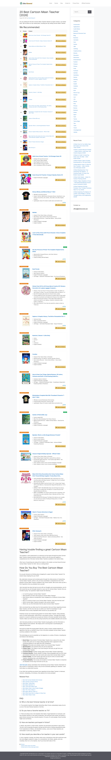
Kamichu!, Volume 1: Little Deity (35, 92)
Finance (75, 64)
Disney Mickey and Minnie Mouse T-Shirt (37, 46)
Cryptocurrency (77, 51)
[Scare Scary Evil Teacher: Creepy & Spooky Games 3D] (25, 41)
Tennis (75, 119)
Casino (75, 44)
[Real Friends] (25, 72)
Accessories (76, 24)
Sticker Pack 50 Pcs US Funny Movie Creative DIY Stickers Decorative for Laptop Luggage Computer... (48, 287)
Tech (74, 116)
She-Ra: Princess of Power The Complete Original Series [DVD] (48, 250)
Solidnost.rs (58, 758)
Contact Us (67, 3)
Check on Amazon (61, 35)
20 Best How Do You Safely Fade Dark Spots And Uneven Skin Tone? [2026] (82, 145)
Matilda (30, 52)
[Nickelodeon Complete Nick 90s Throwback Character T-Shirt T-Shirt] (25, 112)
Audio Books (76, 29)
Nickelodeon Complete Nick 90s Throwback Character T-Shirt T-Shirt (48, 396)
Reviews (23, 744)
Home (50, 3)
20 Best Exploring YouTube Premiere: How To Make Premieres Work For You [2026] (82, 188)
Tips (74, 123)
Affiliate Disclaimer (86, 3)
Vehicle (75, 132)
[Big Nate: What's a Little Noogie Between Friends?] (25, 125)
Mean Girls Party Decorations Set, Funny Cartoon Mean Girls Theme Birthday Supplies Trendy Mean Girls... (47, 475)
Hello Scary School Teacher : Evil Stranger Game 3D (39, 35)
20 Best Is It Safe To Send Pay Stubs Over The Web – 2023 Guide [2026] (81, 156)
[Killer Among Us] (25, 147)
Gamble (75, 73)
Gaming (75, 79)
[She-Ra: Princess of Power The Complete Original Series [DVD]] (25, 65)
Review (56, 3)
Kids (74, 90)
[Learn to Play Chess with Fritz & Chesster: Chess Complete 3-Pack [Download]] (25, 59)
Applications (76, 26)
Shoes (75, 112)
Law (74, 97)
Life (74, 99)
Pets (74, 103)
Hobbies (75, 86)
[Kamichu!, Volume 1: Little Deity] (25, 92)
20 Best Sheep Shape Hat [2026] (28, 745)
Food (74, 68)
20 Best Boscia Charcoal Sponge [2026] (29, 747)
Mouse (75, 101)
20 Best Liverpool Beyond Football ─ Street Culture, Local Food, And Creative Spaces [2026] (82, 151)
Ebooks (75, 53)
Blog (62, 3)
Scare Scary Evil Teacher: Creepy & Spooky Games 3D (40, 40)
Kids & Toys (76, 92)
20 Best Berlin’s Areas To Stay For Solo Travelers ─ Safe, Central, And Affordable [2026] (82, 166)
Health (75, 84)
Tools (74, 125)
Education (76, 55)
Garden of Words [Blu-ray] (34, 118)
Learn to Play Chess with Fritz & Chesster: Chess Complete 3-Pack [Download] (49, 233)
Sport (74, 114)
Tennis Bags (76, 121)
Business (75, 37)
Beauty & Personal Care (79, 33)
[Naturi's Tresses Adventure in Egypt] (25, 141)
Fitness (75, 66)
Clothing (75, 48)
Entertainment (77, 59)
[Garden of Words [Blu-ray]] (25, 118)
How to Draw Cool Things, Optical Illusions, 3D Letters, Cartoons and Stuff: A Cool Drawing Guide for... (47, 375)
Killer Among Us (32, 147)
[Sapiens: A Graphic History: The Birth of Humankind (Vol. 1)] (25, 85)
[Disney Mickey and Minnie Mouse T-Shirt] (25, 46)
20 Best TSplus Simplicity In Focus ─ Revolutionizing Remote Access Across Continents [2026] (82, 182)
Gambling (75, 75)
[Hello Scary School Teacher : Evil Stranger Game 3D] (25, 35)
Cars (74, 42)
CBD (74, 46)
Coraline (30, 99)
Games (75, 77)
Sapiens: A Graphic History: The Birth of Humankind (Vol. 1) (41, 84)
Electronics (76, 57)
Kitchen (75, 94)
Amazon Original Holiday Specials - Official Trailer (39, 131)
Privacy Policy (76, 3)
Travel (75, 127)
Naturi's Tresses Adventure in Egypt (36, 141)
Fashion (75, 62)
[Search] (89, 11)
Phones (75, 105)
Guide (75, 81)
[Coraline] (25, 99)
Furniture (75, 70)
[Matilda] (25, 52)
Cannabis (75, 40)
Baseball (75, 31)
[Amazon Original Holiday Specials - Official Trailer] (25, 131)
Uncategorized (77, 130)
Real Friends (31, 71)
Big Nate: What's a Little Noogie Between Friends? (39, 125)
